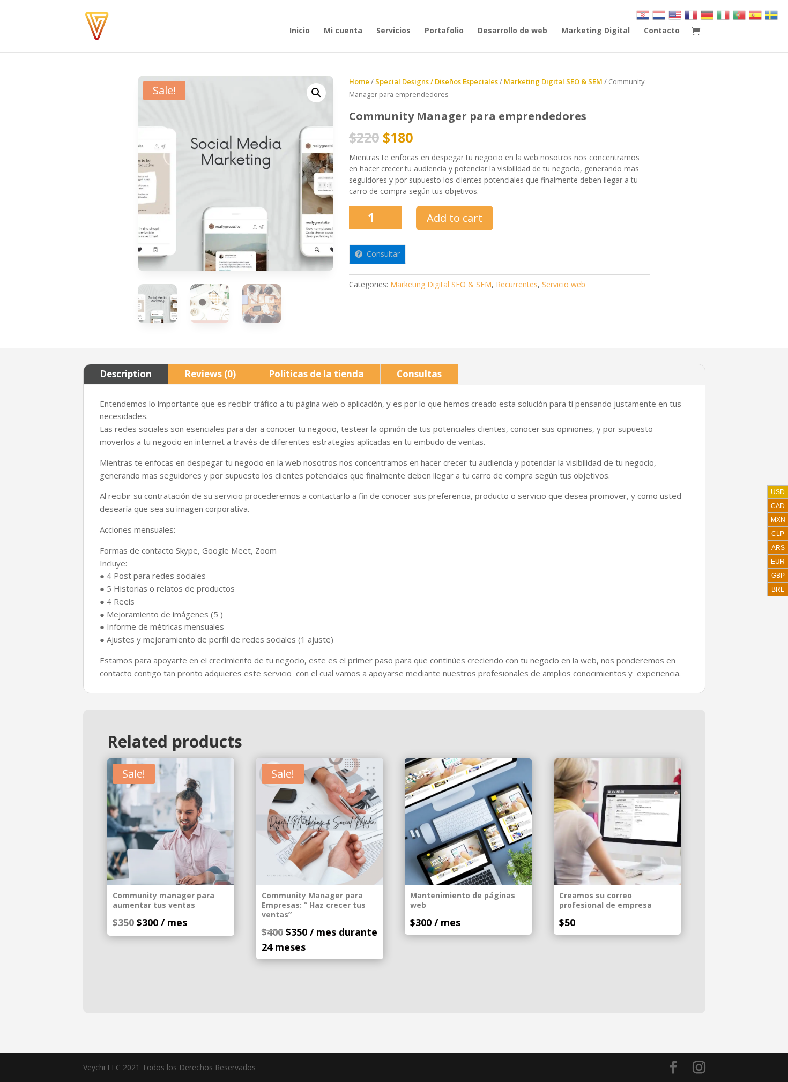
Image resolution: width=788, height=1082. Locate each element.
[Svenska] (772, 14)
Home (359, 81)
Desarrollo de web (512, 31)
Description (126, 374)
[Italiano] (724, 14)
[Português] (740, 14)
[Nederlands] (659, 14)
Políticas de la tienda (316, 374)
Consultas (419, 374)
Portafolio (444, 31)
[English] (675, 14)
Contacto (662, 31)
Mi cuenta (343, 31)
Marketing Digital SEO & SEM (553, 81)
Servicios (393, 31)
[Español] (756, 14)
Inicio (299, 31)
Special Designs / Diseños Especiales (436, 81)
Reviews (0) (210, 374)
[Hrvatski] (643, 14)
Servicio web (563, 284)
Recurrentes (517, 284)
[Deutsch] (708, 14)
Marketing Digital (595, 31)
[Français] (691, 14)
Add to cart (454, 218)
